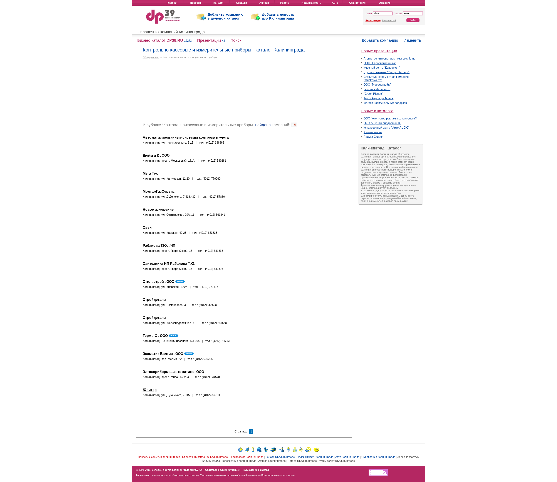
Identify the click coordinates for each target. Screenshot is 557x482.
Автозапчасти (373, 132)
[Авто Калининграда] (273, 449)
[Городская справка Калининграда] (253, 449)
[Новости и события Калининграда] (240, 449)
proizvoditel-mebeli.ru (377, 89)
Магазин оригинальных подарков (385, 102)
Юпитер (150, 390)
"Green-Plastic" (373, 93)
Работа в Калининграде (280, 457)
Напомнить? (389, 20)
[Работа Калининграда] (259, 449)
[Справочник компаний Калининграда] (247, 449)
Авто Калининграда (347, 457)
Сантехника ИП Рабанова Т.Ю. (169, 263)
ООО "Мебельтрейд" (377, 84)
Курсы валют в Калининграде (337, 460)
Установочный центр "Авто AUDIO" (386, 127)
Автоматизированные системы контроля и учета (186, 137)
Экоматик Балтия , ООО (163, 354)
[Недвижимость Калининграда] (266, 449)
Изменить (412, 40)
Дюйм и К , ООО (156, 155)
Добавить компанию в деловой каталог (225, 16)
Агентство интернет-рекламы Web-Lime (389, 58)
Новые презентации (379, 51)
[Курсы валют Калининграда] (316, 449)
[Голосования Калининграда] (294, 449)
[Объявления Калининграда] (281, 449)
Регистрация (373, 20)
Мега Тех (150, 173)
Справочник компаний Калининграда (171, 32)
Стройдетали (154, 299)
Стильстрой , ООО (158, 281)
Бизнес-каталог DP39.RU (160, 40)
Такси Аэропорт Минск (378, 98)
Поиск (235, 40)
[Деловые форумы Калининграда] (288, 449)
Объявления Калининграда (378, 457)
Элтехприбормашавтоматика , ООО (173, 372)
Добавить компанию (380, 40)
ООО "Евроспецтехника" (380, 63)
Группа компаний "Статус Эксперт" (386, 72)
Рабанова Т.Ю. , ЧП (159, 245)
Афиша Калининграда (272, 460)
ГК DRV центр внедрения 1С (382, 123)
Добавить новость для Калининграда (278, 16)
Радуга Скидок (373, 136)
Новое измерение (158, 209)
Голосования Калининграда (239, 460)
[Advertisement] (179, 92)
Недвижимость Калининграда (315, 457)
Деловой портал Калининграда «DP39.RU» (177, 470)
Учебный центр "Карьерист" (382, 67)
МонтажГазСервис (159, 191)
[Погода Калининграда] (308, 449)
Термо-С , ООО (155, 336)
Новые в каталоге (377, 111)
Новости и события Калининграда (159, 457)
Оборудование (151, 57)
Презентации (209, 40)
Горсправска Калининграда (246, 457)
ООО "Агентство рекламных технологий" (391, 118)
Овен (147, 227)
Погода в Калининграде (302, 460)
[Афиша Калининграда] (301, 449)
